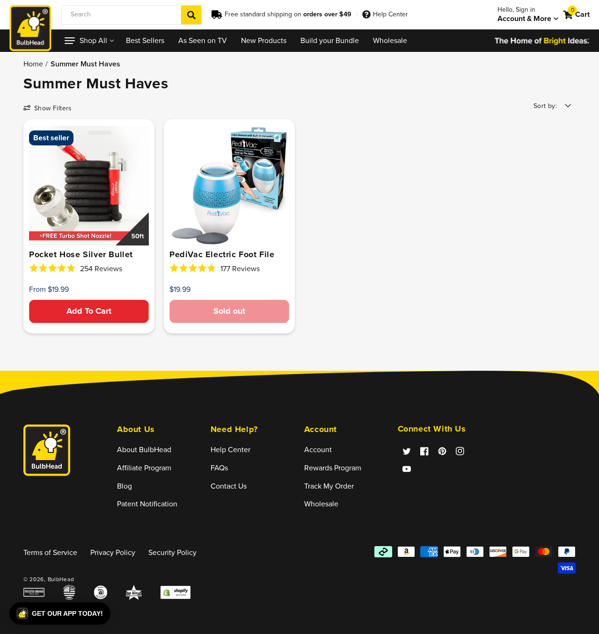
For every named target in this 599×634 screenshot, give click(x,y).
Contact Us (229, 486)
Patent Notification (147, 503)
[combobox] (131, 15)
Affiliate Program (144, 467)
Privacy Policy (112, 552)
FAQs (219, 467)
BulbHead (61, 579)
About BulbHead (144, 449)
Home (33, 63)
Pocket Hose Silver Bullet (81, 254)
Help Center (390, 14)
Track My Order (329, 486)
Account (318, 449)
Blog (124, 486)
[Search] (191, 15)
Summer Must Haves (85, 63)
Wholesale (321, 503)
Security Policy (172, 552)
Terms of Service (50, 552)
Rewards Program (332, 467)
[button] (88, 40)
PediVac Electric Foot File (222, 254)
